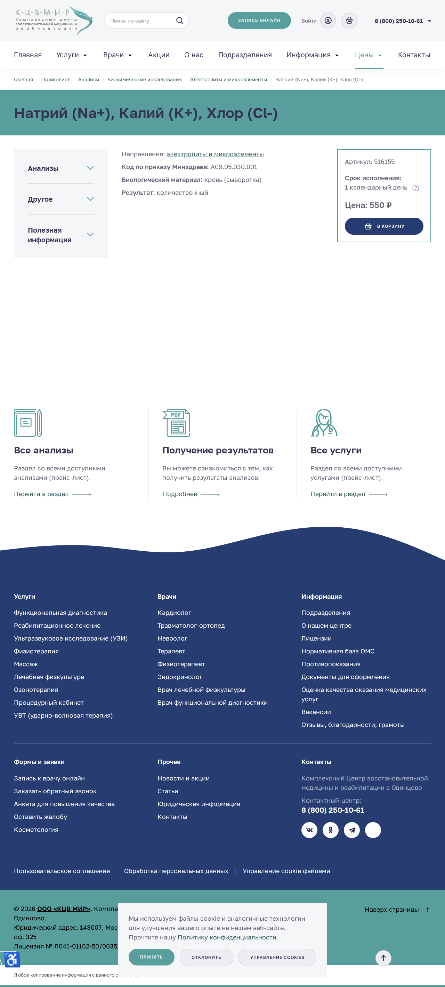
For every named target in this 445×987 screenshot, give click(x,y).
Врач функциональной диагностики (212, 702)
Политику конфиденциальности (227, 937)
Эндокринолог (179, 676)
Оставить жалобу (40, 816)
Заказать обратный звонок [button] (55, 791)
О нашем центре (326, 625)
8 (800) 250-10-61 (332, 809)
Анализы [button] (43, 168)
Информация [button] (308, 55)
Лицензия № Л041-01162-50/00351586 (72, 946)
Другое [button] (40, 199)
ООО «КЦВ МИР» (63, 908)
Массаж (26, 664)
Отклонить (206, 957)
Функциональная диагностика (60, 612)
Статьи (167, 791)
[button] (383, 958)
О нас (193, 55)
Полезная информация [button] (50, 235)
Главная (28, 55)
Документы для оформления (345, 676)
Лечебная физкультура (49, 676)
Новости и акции (183, 778)
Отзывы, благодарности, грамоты (353, 724)
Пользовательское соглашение (62, 871)
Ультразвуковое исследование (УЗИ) (71, 638)
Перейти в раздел (41, 493)
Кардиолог (174, 612)
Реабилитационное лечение (57, 625)
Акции (159, 55)
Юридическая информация (198, 804)
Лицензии (316, 638)
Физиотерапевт (181, 664)
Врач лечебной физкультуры (201, 689)
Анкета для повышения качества (64, 804)
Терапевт (171, 651)
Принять (151, 957)
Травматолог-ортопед (191, 625)
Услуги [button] (67, 55)
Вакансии (316, 712)
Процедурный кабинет (49, 702)
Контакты (414, 55)
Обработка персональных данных (176, 871)
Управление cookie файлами (286, 871)
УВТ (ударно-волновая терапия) (63, 715)
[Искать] (179, 20)
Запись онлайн (259, 20)
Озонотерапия (36, 689)
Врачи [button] (113, 55)
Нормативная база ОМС (337, 651)
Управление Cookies (277, 957)
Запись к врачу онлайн (49, 778)
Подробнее (179, 493)
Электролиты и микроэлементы (215, 154)
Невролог (172, 638)
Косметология (36, 829)
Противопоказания (331, 664)
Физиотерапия (36, 651)
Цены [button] (364, 55)
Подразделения (245, 55)
